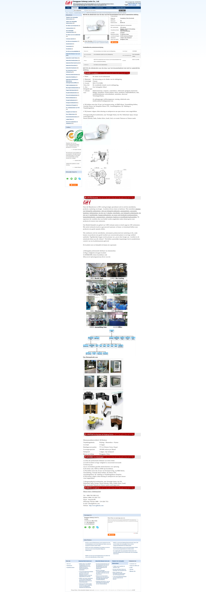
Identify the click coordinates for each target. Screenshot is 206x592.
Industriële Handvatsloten (72, 60)
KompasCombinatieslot (71, 102)
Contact (115, 42)
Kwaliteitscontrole (99, 7)
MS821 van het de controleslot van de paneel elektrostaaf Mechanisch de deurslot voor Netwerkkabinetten (86, 580)
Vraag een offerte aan (132, 3)
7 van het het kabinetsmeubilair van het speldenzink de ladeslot (119, 578)
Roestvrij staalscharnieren (72, 74)
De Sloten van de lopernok (72, 25)
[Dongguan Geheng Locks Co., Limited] (140, 5)
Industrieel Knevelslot (71, 65)
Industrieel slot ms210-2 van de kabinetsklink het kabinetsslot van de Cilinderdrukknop (103, 582)
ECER (133, 590)
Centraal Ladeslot (70, 38)
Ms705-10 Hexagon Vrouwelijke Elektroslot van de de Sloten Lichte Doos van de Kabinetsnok (102, 572)
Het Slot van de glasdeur (71, 41)
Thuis (68, 7)
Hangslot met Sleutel (71, 111)
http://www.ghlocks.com (96, 505)
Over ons (82, 7)
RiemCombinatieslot (70, 97)
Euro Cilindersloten (70, 114)
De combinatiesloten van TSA (73, 107)
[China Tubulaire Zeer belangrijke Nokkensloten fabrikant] (69, 3)
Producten (75, 7)
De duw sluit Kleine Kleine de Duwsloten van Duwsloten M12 (119, 570)
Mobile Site (133, 571)
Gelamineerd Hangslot (71, 105)
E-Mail (131, 567)
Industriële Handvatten (71, 68)
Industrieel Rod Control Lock (72, 63)
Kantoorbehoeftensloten (71, 116)
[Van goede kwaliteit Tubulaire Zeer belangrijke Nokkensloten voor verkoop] (71, 142)
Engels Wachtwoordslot (71, 90)
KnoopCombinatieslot (71, 100)
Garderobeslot (69, 43)
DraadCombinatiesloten (71, 92)
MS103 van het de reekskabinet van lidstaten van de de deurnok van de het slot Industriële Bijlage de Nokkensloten (97, 549)
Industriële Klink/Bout (71, 77)
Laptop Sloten (69, 119)
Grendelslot (68, 48)
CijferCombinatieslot (70, 85)
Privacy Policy (74, 590)
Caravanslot (69, 46)
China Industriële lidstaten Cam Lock (86, 590)
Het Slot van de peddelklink (72, 51)
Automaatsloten (69, 28)
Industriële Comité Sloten (72, 58)
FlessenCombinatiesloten (72, 95)
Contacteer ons (109, 7)
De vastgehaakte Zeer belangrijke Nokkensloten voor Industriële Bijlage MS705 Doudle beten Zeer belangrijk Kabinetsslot (125, 552)
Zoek (123, 10)
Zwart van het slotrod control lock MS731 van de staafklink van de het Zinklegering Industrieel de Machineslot (85, 585)
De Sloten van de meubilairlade (73, 34)
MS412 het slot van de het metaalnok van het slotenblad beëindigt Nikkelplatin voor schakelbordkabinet (102, 577)
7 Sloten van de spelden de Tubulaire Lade (119, 567)
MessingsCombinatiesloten (72, 87)
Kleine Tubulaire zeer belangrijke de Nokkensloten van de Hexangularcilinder (119, 573)
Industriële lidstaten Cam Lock (79, 12)
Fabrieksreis (89, 7)
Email (139, 3)
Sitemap (131, 569)
